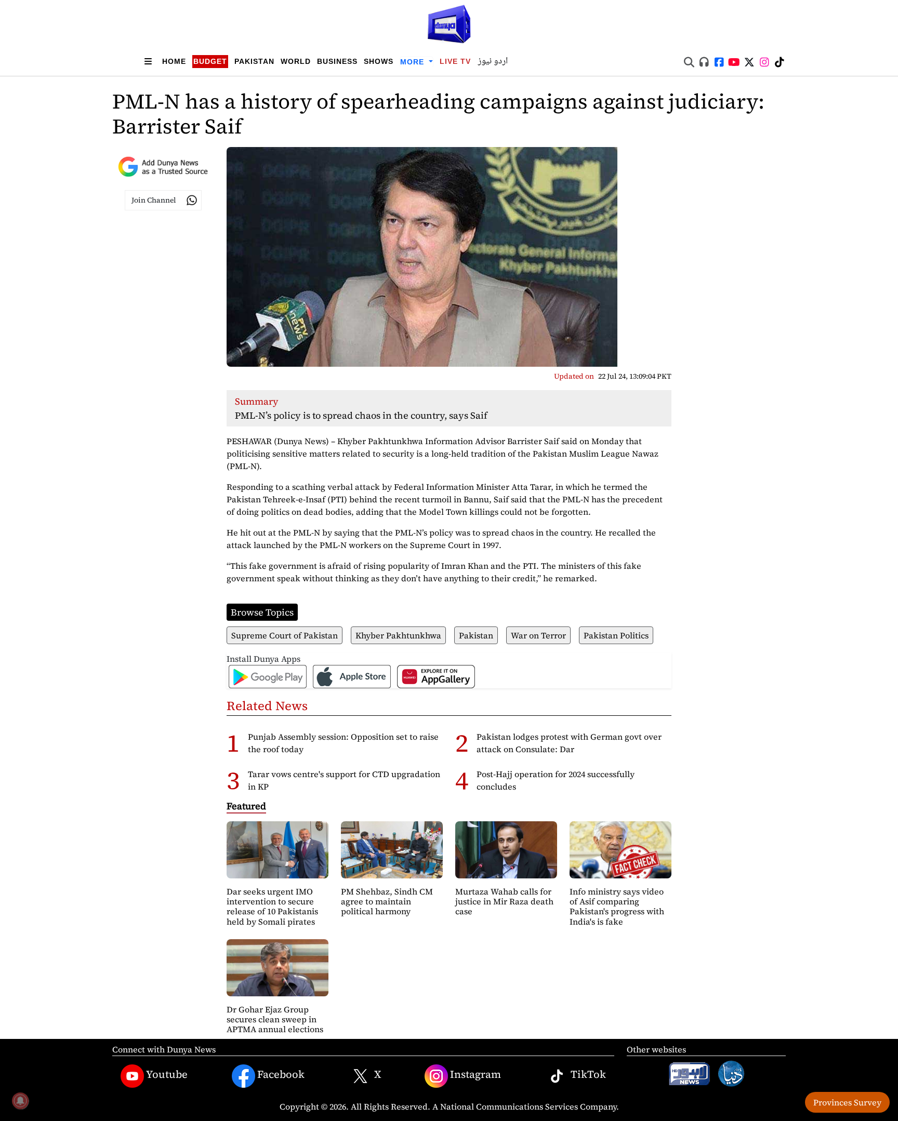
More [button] (413, 62)
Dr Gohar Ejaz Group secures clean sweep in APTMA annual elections (275, 1019)
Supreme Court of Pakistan (284, 635)
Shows (378, 61)
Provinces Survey (847, 1102)
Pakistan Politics (616, 635)
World (296, 61)
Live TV (455, 61)
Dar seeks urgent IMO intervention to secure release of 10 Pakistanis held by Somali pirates (272, 906)
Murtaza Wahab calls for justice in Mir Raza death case (504, 901)
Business (337, 61)
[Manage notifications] (20, 1100)
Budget (210, 61)
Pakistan (254, 61)
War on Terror (538, 635)
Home (174, 61)
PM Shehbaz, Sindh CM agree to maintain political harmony (387, 901)
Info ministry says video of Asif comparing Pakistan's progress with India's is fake (617, 906)
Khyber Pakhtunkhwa (398, 635)
